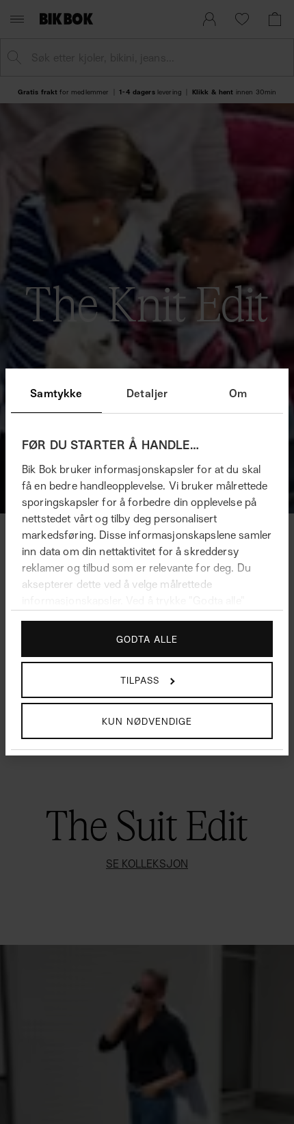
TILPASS (139, 680)
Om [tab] (238, 393)
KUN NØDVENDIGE (147, 721)
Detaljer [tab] (147, 393)
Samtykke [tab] (56, 393)
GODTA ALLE (147, 639)
